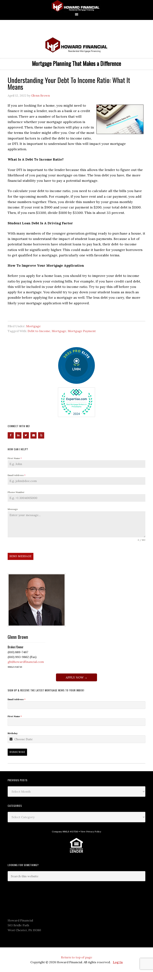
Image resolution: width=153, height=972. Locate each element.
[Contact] (33, 435)
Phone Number (16, 492)
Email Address (16, 475)
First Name (15, 458)
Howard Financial (76, 6)
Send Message (21, 556)
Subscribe (17, 752)
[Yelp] (41, 435)
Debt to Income (39, 331)
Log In (118, 962)
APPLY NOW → (76, 677)
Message (13, 509)
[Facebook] (11, 435)
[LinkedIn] (18, 435)
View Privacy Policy (90, 831)
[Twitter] (26, 435)
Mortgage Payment (82, 331)
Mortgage (33, 326)
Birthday (13, 733)
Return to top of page (76, 957)
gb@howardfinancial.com (26, 662)
